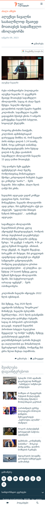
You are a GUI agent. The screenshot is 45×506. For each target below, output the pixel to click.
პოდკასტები (22, 502)
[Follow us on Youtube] (15, 478)
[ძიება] (37, 503)
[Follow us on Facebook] (4, 478)
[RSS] (38, 478)
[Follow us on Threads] (32, 478)
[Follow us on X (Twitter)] (9, 478)
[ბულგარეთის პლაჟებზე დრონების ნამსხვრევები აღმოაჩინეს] (10, 458)
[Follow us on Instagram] (27, 478)
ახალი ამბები (9, 11)
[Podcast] (4, 484)
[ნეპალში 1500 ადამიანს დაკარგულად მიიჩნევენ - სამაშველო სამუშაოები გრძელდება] (10, 380)
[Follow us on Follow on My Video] (21, 478)
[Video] (7, 503)
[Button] (37, 43)
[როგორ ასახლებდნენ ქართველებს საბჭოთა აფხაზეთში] (10, 431)
